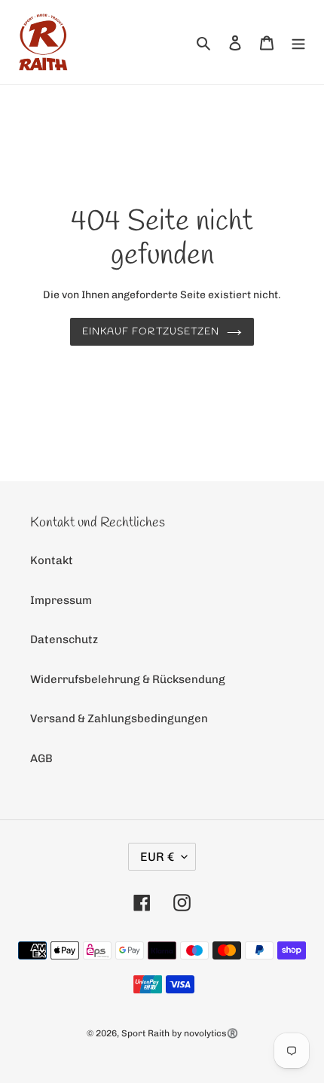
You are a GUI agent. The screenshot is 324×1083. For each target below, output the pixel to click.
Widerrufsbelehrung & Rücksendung (127, 679)
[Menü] (298, 42)
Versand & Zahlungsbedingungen (119, 718)
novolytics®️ (211, 1033)
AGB (41, 758)
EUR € (157, 857)
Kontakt (51, 560)
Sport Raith (145, 1033)
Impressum (61, 600)
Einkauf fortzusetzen (150, 331)
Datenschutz (64, 639)
